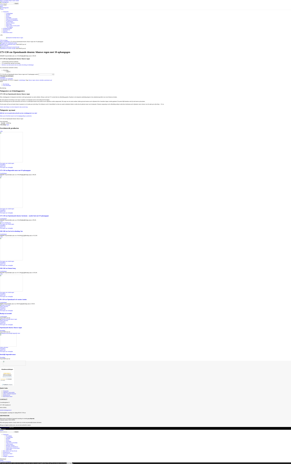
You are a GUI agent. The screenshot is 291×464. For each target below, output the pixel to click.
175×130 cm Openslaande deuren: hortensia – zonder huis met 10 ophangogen (24, 216)
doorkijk (42, 80)
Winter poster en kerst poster (13, 25)
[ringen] (8, 71)
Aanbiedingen (9, 13)
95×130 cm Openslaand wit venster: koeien (13, 299)
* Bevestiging (9, 27)
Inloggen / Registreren (8, 456)
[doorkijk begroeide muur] (10, 333)
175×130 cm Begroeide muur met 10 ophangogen (15, 170)
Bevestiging (9, 436)
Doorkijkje (8, 17)
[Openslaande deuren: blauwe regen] (8, 319)
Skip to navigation (4, 0)
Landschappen (9, 21)
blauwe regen (32, 80)
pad (51, 80)
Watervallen (9, 24)
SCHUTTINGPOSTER (4, 427)
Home (1, 41)
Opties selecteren (4, 306)
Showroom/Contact (7, 396)
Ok (68, 463)
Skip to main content (14, 0)
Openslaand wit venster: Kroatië (8, 48)
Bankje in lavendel (6, 313)
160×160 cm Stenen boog (8, 268)
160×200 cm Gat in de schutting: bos (11, 231)
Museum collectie (10, 23)
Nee (70, 463)
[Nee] (72, 463)
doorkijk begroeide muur (8, 354)
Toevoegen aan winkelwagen (7, 76)
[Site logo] (4, 2)
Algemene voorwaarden (9, 392)
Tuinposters (6, 391)
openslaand (47, 80)
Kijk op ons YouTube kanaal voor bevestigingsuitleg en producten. (16, 116)
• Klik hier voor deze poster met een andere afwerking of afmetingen (17, 65)
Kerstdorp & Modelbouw (12, 20)
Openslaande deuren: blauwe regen (11, 327)
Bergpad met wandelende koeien (8, 44)
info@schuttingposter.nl (5, 410)
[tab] (6, 84)
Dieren (7, 16)
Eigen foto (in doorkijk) (11, 18)
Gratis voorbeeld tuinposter (9, 393)
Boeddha (8, 14)
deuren (37, 80)
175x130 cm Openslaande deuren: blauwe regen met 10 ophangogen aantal (20, 74)
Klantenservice (6, 395)
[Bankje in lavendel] (5, 305)
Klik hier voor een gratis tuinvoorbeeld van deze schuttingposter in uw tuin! (18, 113)
